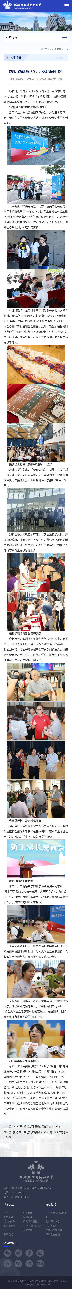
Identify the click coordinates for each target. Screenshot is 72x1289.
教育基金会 (9, 1226)
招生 (6, 1213)
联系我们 (8, 1234)
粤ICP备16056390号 (51, 1281)
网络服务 (27, 1217)
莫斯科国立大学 (54, 1230)
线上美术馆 (9, 1221)
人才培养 (56, 49)
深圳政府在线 (53, 1234)
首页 (46, 49)
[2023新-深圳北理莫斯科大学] (22, 4)
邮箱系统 (8, 1217)
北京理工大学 (53, 1221)
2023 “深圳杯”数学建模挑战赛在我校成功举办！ (38, 1126)
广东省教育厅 (53, 1226)
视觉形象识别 (30, 1221)
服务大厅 (27, 1213)
